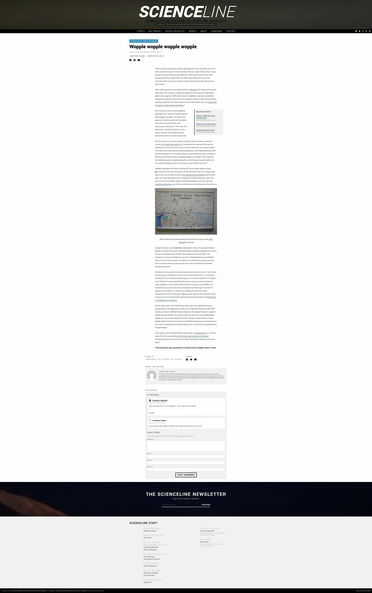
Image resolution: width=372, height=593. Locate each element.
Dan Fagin (204, 542)
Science (186, 12)
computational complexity (193, 175)
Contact (231, 31)
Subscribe (216, 31)
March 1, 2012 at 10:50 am (157, 403)
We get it (193, 90)
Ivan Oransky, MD (207, 531)
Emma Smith (149, 575)
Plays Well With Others (144, 41)
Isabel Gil (147, 582)
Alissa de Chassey (151, 573)
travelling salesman (163, 184)
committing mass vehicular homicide (192, 336)
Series (192, 31)
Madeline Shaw (150, 531)
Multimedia (154, 31)
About (203, 31)
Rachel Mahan (200, 120)
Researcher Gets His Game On (206, 124)
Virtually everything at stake (205, 130)
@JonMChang (177, 379)
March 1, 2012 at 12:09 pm (157, 423)
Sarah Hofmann (150, 566)
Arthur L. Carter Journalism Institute (61, 590)
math (171, 359)
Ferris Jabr (199, 126)
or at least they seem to (171, 144)
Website (150, 467)
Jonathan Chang (137, 56)
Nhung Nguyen (150, 550)
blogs (159, 359)
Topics (140, 31)
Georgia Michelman (152, 559)
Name (149, 454)
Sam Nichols (149, 557)
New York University (80, 590)
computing (166, 359)
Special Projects (174, 31)
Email (149, 460)
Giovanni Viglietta (159, 400)
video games (178, 359)
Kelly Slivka (199, 132)
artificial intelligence (151, 359)
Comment (151, 439)
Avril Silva (147, 538)
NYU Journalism (365, 590)
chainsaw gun (200, 333)
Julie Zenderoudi (151, 547)
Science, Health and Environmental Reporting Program (29, 590)
